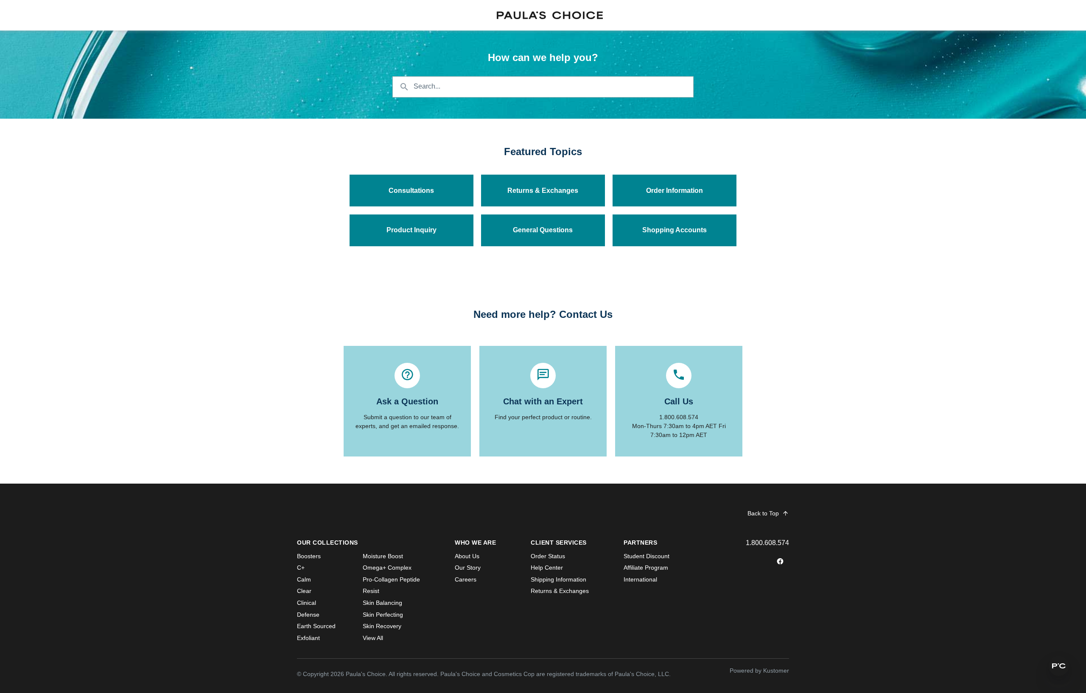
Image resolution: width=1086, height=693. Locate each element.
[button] (1059, 666)
